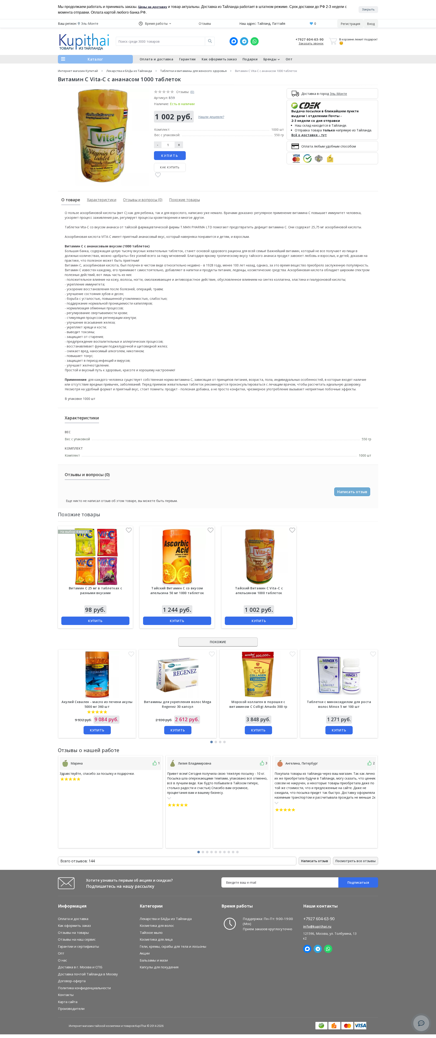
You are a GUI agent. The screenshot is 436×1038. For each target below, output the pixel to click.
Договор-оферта (72, 981)
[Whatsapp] (254, 41)
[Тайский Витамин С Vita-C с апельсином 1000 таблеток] (259, 557)
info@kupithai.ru (317, 926)
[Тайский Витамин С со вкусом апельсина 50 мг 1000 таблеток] (177, 557)
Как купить (170, 167)
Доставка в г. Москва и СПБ (80, 967)
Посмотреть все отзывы (355, 861)
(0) (192, 92)
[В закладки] (158, 175)
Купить (169, 155)
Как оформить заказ (219, 59)
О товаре (70, 199)
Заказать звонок (311, 43)
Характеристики (101, 199)
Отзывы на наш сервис (77, 939)
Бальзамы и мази (154, 960)
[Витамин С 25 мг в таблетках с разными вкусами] (95, 557)
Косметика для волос (157, 925)
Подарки (250, 59)
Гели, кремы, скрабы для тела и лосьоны (173, 946)
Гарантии (187, 59)
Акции (145, 953)
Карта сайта (67, 1001)
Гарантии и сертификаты (78, 946)
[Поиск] (210, 41)
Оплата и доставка (156, 59)
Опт (289, 59)
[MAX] (234, 41)
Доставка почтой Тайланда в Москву (88, 974)
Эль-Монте (338, 93)
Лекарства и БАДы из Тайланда (129, 71)
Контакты (66, 994)
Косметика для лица (156, 939)
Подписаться (358, 882)
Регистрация (350, 24)
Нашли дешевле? (211, 117)
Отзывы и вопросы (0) (142, 199)
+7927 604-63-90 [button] (318, 918)
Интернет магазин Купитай (78, 71)
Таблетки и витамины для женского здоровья (193, 71)
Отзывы (205, 23)
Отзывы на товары (73, 932)
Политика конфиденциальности (84, 988)
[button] (155, 23)
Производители (71, 1008)
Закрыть (368, 9)
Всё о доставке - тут (309, 135)
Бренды (269, 59)
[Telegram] (244, 41)
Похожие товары (184, 199)
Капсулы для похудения (159, 967)
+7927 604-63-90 (309, 39)
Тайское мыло (151, 932)
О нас (62, 960)
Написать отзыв (352, 491)
